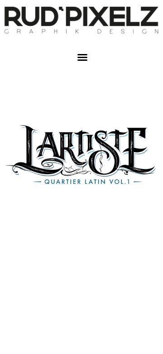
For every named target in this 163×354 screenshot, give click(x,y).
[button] (82, 57)
